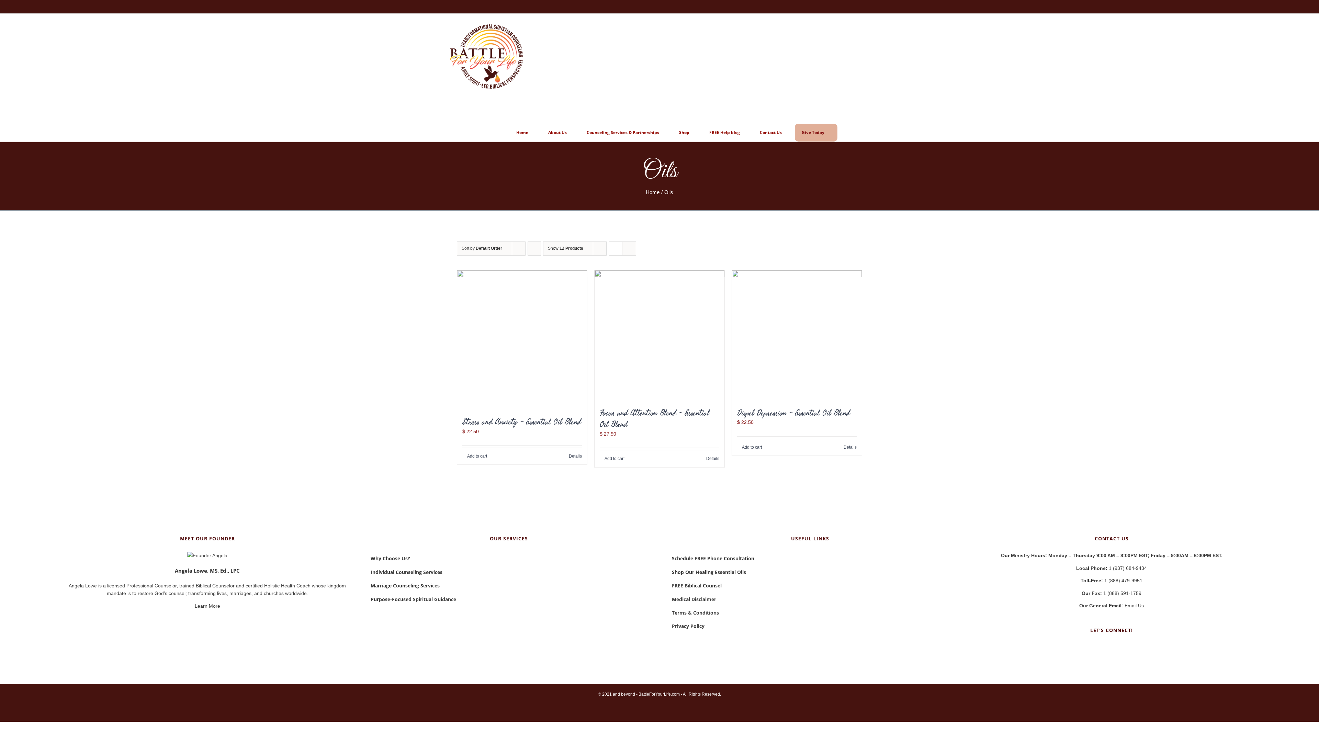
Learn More (207, 606)
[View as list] (629, 248)
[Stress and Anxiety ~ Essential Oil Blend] (522, 339)
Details (575, 456)
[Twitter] (1121, 647)
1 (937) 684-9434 (1111, 568)
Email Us (1111, 605)
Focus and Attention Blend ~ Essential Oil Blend (654, 418)
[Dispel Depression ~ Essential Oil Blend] (797, 335)
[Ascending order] (534, 248)
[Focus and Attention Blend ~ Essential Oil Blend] (659, 335)
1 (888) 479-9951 (1111, 580)
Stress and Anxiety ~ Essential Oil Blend (521, 421)
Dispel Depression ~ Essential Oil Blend (793, 412)
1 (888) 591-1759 (1111, 593)
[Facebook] (1102, 647)
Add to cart (477, 456)
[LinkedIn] (1111, 647)
